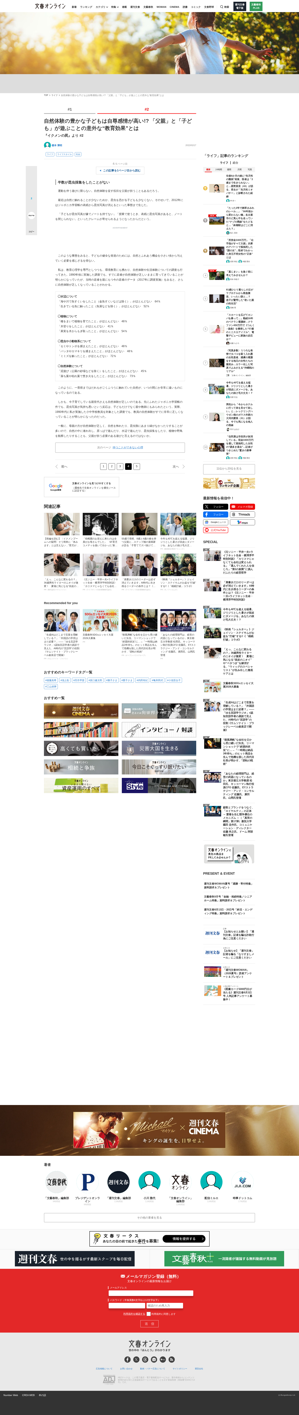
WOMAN (161, 7)
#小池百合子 (174, 680)
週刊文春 (135, 7)
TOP (46, 95)
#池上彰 (65, 680)
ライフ (54, 95)
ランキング (86, 7)
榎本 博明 (57, 145)
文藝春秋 (148, 7)
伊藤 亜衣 (246, 261)
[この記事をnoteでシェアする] (31, 216)
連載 (124, 7)
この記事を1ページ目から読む (122, 170)
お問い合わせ (126, 1368)
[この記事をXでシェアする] (31, 173)
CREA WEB (28, 1395)
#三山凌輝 (50, 686)
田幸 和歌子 (234, 279)
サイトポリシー (180, 1368)
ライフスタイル (64, 154)
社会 (78, 154)
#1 (70, 109)
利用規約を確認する (134, 1314)
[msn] (163, 1359)
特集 (113, 7)
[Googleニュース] (154, 1359)
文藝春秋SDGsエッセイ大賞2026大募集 (98, 638)
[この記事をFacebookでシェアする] (31, 183)
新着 (74, 7)
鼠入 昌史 (234, 233)
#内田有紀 (142, 680)
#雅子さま (111, 680)
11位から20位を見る (229, 468)
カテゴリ (100, 7)
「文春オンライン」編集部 (240, 375)
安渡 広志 (234, 397)
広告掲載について (104, 1368)
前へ (64, 466)
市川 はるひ (234, 429)
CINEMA (174, 7)
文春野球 (209, 7)
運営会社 (199, 1368)
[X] (136, 1359)
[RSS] (172, 1359)
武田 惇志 (234, 261)
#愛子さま (127, 680)
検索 (226, 7)
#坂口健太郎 (95, 680)
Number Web (10, 1395)
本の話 (42, 1395)
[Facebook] (127, 1359)
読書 (185, 7)
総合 (235, 162)
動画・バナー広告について (152, 1368)
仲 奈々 (233, 201)
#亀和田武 (157, 680)
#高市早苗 (78, 680)
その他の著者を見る (149, 1217)
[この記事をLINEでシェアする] (31, 206)
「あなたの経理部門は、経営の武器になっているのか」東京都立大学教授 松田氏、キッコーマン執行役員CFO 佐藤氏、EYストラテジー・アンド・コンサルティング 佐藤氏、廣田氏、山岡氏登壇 (178, 646)
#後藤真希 (50, 680)
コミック (196, 7)
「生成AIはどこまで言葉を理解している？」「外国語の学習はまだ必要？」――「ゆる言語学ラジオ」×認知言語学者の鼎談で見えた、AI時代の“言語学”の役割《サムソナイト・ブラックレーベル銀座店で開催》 (61, 646)
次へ (176, 466)
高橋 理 (233, 308)
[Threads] (145, 1359)
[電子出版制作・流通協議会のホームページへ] (109, 1380)
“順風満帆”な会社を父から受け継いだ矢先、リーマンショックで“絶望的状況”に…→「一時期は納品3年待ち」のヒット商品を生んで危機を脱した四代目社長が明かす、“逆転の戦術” (139, 644)
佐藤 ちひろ (234, 343)
